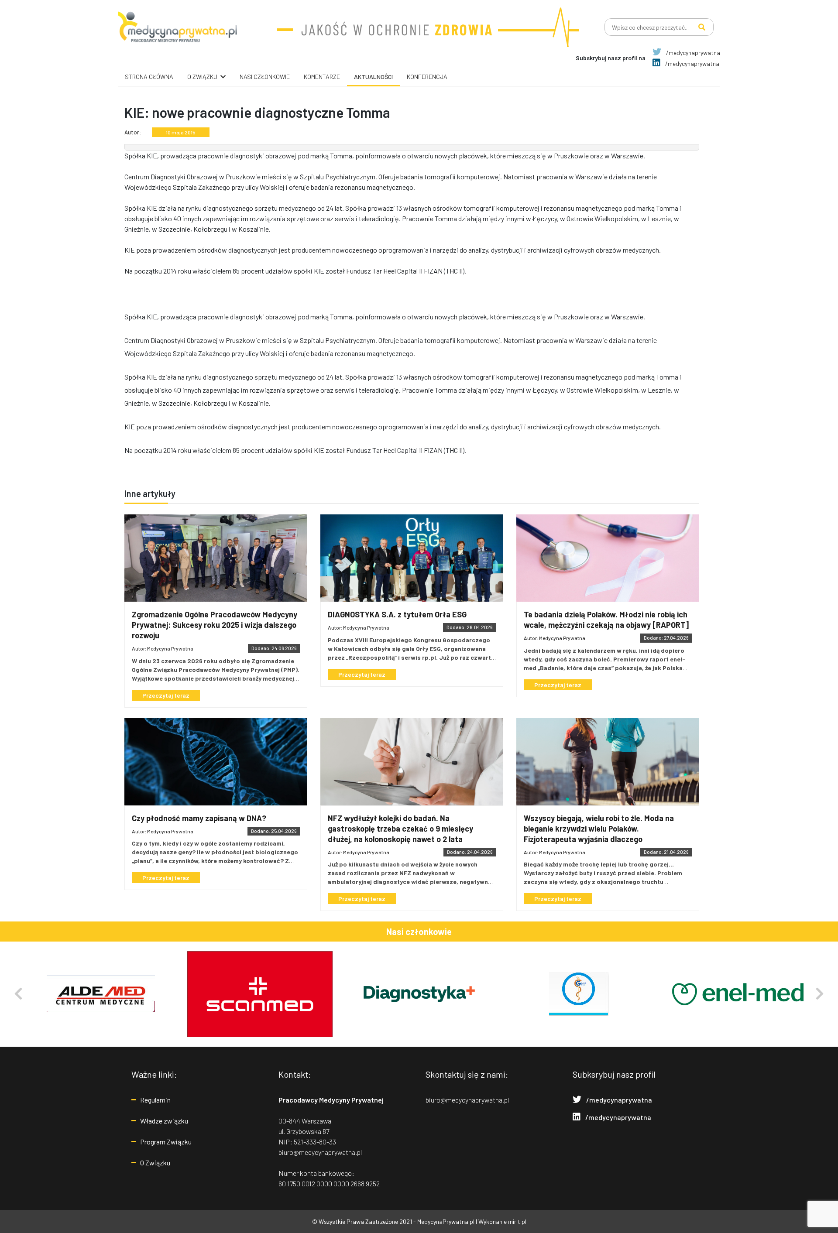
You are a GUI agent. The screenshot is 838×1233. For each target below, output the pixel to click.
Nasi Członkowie (265, 76)
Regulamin (155, 1100)
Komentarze (322, 76)
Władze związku (164, 1121)
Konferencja (427, 76)
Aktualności (373, 76)
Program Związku (166, 1141)
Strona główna (149, 76)
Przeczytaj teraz (165, 695)
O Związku (155, 1162)
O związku (202, 76)
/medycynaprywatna (692, 52)
